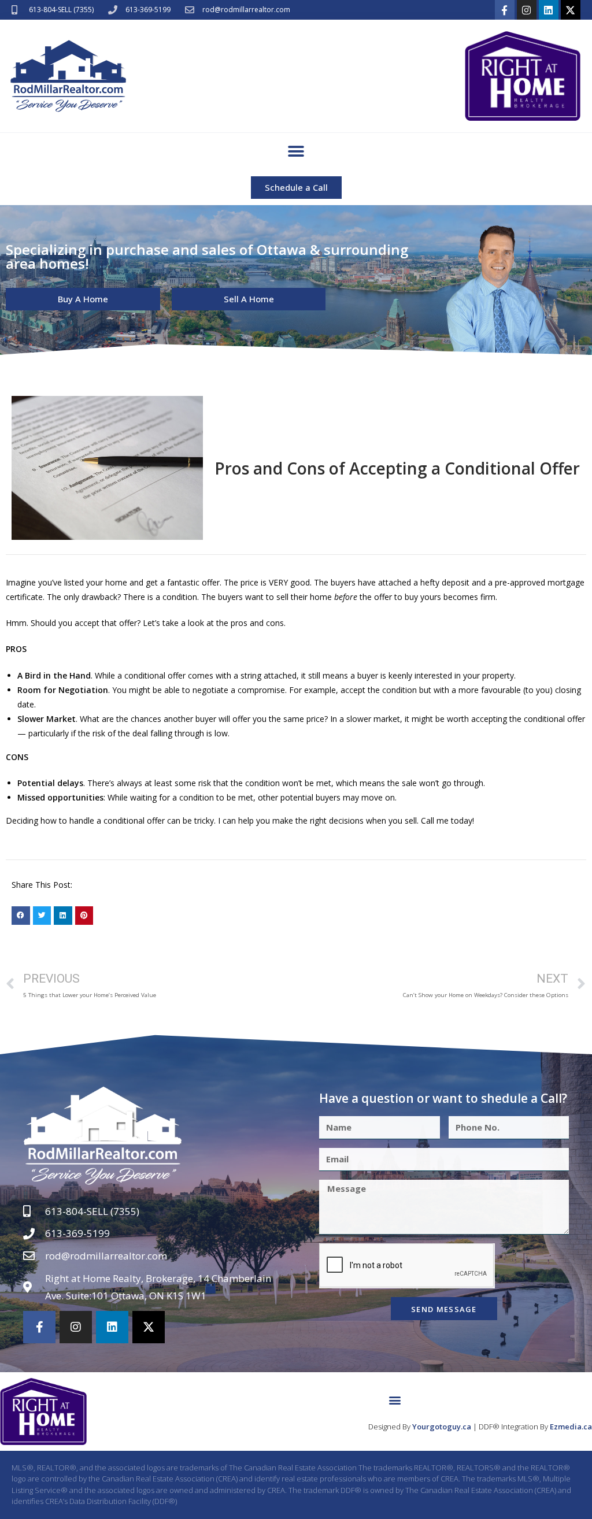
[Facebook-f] (505, 10)
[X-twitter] (570, 10)
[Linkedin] (548, 10)
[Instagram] (526, 10)
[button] (296, 152)
